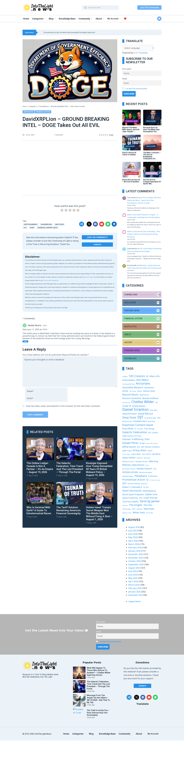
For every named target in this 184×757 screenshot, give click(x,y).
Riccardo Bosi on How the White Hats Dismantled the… (151, 130)
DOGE (32, 228)
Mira (147, 465)
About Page (89, 277)
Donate (97, 244)
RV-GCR (146, 487)
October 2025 (134, 561)
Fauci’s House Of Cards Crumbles (129, 154)
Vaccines (149, 508)
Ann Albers (142, 380)
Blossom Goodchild (131, 398)
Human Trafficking (132, 439)
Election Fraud (127, 421)
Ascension (149, 387)
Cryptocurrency (30, 224)
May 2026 (132, 537)
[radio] (62, 210)
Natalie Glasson (144, 468)
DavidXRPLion (46, 224)
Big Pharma (144, 395)
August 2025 (134, 567)
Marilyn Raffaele (129, 457)
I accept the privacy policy (136, 88)
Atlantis (139, 391)
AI (147, 376)
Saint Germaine (131, 490)
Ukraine (139, 509)
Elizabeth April (140, 421)
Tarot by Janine (149, 501)
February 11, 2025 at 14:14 (35, 329)
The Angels (135, 505)
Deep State (59, 224)
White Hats (139, 512)
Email (124, 78)
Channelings (131, 170)
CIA (156, 402)
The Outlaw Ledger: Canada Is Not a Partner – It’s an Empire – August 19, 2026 (40, 468)
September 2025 (136, 564)
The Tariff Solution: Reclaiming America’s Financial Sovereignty (68, 510)
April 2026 (133, 540)
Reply (25, 341)
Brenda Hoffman (150, 398)
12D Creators (137, 376)
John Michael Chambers (150, 447)
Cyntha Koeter (139, 406)
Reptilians (144, 484)
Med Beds (147, 458)
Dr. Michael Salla (150, 418)
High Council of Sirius (131, 436)
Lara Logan (126, 454)
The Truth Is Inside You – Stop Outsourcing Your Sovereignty (98, 712)
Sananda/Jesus (149, 490)
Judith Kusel (127, 450)
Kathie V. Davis (132, 215)
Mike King (153, 461)
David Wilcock (145, 413)
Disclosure (64, 456)
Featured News (131, 173)
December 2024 (135, 595)
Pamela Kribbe (127, 476)
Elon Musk (151, 421)
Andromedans (128, 380)
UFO (133, 509)
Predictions (152, 476)
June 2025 (133, 574)
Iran (147, 439)
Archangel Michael (128, 384)
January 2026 (134, 551)
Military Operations (133, 464)
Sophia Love (151, 494)
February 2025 (135, 588)
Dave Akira (153, 410)
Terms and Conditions (50, 280)
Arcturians (143, 383)
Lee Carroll (146, 454)
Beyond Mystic (130, 394)
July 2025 (132, 571)
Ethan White (128, 428)
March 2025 (133, 584)
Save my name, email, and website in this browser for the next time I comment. (63, 406)
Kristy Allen (139, 450)
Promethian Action (133, 479)
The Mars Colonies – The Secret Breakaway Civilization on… (152, 156)
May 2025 (132, 578)
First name (126, 69)
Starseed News (36, 498)
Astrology (133, 391)
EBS (158, 418)
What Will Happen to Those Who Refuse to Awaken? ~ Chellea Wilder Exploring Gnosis (98, 671)
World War (149, 513)
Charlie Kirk (126, 402)
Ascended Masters (132, 387)
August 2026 (134, 527)
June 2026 (133, 534)
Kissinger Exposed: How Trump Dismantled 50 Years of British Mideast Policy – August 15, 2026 (99, 469)
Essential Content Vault (48, 228)
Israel (142, 443)
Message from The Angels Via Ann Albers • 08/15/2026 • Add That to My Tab (98, 699)
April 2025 (133, 581)
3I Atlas (124, 376)
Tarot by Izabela (130, 501)
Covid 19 (126, 405)
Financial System (43, 112)
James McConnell (152, 443)
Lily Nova (156, 454)
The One (147, 505)
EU (135, 429)
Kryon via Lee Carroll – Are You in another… (131, 181)
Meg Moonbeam (141, 461)
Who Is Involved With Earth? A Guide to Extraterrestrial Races (39, 510)
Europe (140, 429)
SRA (140, 498)
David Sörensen (129, 413)
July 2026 (132, 530)
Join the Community (97, 237)
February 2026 (135, 547)
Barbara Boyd (149, 391)
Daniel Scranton (135, 409)
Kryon (150, 450)
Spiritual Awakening (130, 498)
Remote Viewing (134, 484)
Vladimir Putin (127, 513)
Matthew (139, 458)
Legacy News (134, 601)
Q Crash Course (154, 480)
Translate (143, 52)
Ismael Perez (130, 443)
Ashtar (125, 391)
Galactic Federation (134, 432)
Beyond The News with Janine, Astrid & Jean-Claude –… (130, 130)
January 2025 (134, 591)
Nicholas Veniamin (145, 472)
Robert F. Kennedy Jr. (132, 487)
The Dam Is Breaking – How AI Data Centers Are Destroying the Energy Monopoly (143, 234)
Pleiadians (141, 476)
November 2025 (135, 557)
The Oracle (126, 509)
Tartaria (125, 505)
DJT (25, 228)
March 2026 (133, 544)
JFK (138, 447)
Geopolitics (33, 106)
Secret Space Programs (133, 494)
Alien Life (155, 376)
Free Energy (149, 428)
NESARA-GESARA (130, 472)
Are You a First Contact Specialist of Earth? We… (152, 182)
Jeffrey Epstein (129, 446)
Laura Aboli (136, 454)
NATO (155, 469)
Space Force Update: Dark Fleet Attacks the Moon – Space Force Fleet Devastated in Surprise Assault (144, 200)
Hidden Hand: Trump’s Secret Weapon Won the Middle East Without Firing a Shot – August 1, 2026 (99, 513)
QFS (124, 483)
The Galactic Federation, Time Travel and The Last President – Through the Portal (69, 468)
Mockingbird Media (128, 469)
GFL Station (153, 432)
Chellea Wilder (142, 401)
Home (25, 106)
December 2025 (135, 554)
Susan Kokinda (150, 497)
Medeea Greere (128, 461)
